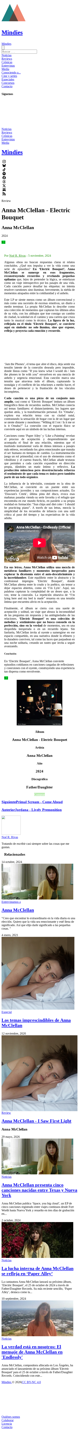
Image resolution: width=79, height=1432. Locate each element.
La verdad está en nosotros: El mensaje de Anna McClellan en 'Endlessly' (32, 1352)
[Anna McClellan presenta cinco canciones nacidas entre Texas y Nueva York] (37, 1173)
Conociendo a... (11, 72)
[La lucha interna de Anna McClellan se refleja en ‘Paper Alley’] (37, 1256)
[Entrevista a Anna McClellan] (37, 898)
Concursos (8, 82)
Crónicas (7, 62)
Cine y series (9, 76)
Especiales (8, 79)
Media (5, 69)
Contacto (7, 86)
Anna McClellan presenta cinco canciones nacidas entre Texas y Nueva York (39, 1190)
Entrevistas (8, 65)
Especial (7, 1012)
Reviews (7, 58)
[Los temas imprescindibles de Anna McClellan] (38, 1008)
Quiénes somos (11, 1416)
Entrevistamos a (11, 902)
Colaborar (8, 1420)
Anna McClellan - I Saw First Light (36, 1120)
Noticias (7, 55)
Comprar (39, 794)
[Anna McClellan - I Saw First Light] (39, 1073)
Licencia (7, 1423)
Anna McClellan (18, 910)
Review (6, 1112)
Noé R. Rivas (17, 255)
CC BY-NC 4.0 (31, 1382)
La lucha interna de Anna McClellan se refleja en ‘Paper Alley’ (37, 1271)
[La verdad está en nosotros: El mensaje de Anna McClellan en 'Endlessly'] (37, 1335)
